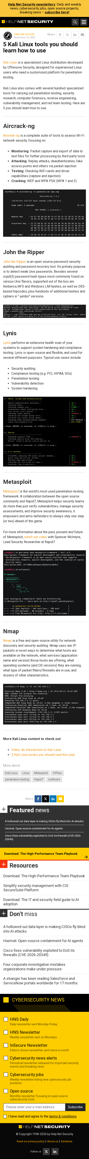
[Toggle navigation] (83, 22)
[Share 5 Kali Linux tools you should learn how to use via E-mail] (82, 34)
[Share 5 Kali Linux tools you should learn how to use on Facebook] (60, 34)
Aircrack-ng (11, 135)
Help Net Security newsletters (31, 4)
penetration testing (17, 779)
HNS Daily (19, 1019)
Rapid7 (38, 779)
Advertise (66, 1141)
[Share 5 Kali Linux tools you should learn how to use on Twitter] (67, 34)
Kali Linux (10, 62)
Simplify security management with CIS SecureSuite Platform (35, 887)
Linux (25, 773)
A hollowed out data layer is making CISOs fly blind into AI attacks (44, 821)
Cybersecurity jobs (27, 1074)
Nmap (7, 641)
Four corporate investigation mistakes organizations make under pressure (34, 966)
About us (52, 1141)
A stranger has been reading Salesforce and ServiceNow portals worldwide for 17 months (40, 980)
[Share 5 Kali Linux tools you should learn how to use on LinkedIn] (74, 34)
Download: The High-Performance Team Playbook (40, 854)
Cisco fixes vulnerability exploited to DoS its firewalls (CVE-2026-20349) (39, 952)
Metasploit (11, 491)
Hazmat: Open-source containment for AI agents (34, 828)
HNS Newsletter (25, 1032)
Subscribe (75, 1107)
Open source (21, 1091)
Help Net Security (24, 34)
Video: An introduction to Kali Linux (36, 750)
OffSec (57, 773)
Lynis (7, 343)
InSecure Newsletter (29, 1045)
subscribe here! (57, 12)
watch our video (35, 537)
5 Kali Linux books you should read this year (43, 755)
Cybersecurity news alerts (33, 1058)
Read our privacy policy (30, 1141)
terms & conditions (63, 1116)
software (54, 779)
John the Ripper (14, 262)
